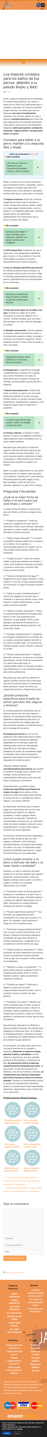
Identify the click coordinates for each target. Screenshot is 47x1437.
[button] (23, 62)
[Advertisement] (23, 34)
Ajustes (17, 1433)
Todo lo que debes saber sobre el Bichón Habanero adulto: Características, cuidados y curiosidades (22, 1181)
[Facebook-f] (38, 5)
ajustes (19, 1429)
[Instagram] (43, 5)
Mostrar (33, 154)
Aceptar (6, 1433)
